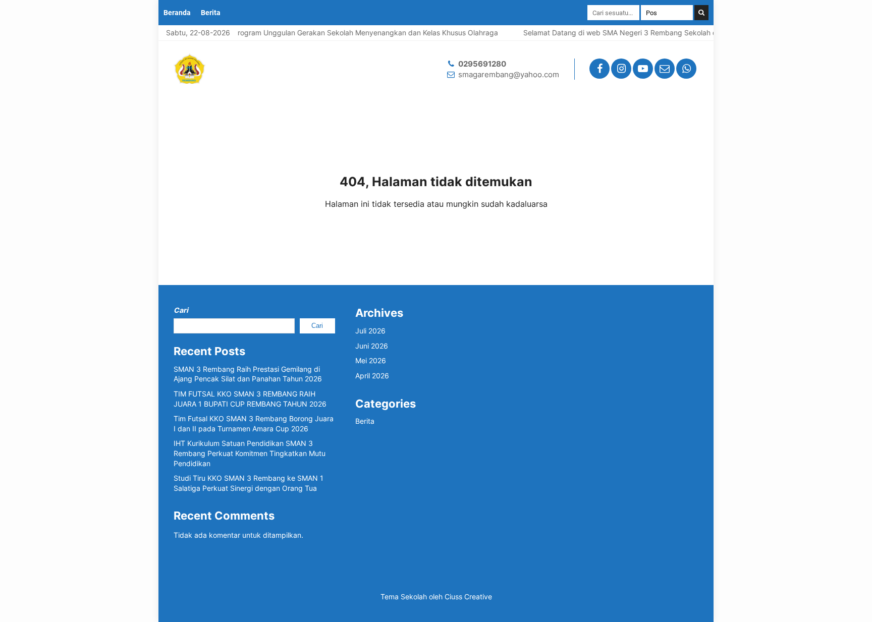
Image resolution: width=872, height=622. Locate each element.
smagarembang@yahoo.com (508, 74)
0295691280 (482, 64)
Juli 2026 (370, 330)
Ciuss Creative (468, 596)
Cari (181, 310)
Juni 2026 (371, 346)
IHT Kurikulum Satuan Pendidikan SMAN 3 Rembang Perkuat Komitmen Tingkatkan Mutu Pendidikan (249, 453)
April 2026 (372, 375)
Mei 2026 (370, 360)
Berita (211, 13)
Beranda (177, 13)
